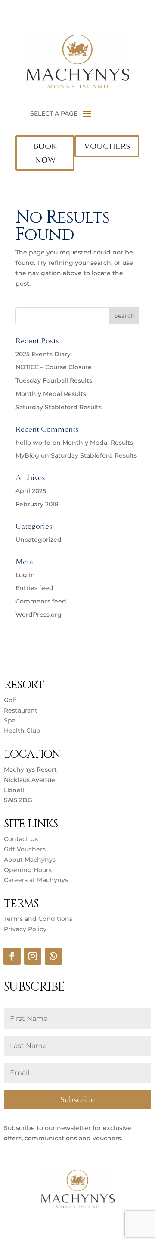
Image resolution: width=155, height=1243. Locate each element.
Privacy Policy (25, 929)
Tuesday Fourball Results (54, 380)
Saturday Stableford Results (59, 407)
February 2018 (37, 504)
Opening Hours (28, 870)
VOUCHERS (107, 146)
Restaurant (20, 710)
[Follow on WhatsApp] (53, 956)
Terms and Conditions (38, 919)
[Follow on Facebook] (12, 956)
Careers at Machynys (37, 880)
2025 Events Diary (43, 354)
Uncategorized (39, 539)
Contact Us (21, 839)
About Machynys (30, 859)
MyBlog (27, 455)
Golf (10, 700)
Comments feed (41, 601)
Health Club (22, 730)
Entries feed (34, 588)
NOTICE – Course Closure (54, 367)
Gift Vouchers (25, 849)
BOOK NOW (45, 153)
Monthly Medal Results (51, 394)
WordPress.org (39, 614)
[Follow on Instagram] (32, 956)
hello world (33, 442)
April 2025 (31, 491)
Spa (10, 720)
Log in (25, 575)
